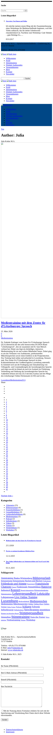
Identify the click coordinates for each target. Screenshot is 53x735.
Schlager (26, 606)
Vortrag (9, 525)
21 (7, 444)
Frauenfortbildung (13, 510)
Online (30, 604)
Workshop (10, 530)
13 (7, 427)
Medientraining (7, 338)
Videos (8, 523)
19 (7, 440)
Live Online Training (25, 597)
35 (7, 476)
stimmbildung (44, 610)
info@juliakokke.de (15, 648)
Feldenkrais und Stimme (13, 583)
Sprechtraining (31, 609)
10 (7, 420)
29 (7, 462)
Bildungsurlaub (12, 507)
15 (7, 431)
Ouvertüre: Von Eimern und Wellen (16, 21)
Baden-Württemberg (23, 578)
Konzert (15, 590)
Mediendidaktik (23, 601)
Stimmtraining (20, 617)
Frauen (14, 587)
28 (7, 460)
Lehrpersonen (7, 597)
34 (7, 474)
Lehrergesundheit (24, 593)
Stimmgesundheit (31, 613)
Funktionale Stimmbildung (29, 587)
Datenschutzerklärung (14, 730)
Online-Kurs (38, 604)
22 (7, 447)
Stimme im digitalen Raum (10, 613)
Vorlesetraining (13, 620)
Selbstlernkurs (11, 521)
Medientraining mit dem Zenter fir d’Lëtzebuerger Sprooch (23, 324)
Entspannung (6, 581)
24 (7, 451)
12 (7, 424)
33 (7, 471)
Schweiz (36, 606)
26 (7, 456)
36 (7, 478)
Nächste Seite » (7, 496)
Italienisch (5, 590)
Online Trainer (11, 607)
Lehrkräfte (43, 593)
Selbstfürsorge (7, 610)
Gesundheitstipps (12, 512)
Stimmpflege (6, 617)
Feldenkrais (47, 581)
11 (7, 422)
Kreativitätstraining (27, 590)
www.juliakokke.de (15, 650)
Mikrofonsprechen (20, 604)
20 (7, 442)
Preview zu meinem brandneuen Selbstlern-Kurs (20, 551)
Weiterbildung (11, 528)
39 (7, 485)
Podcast (9, 519)
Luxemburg (5, 380)
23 (7, 449)
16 (7, 433)
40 (7, 487)
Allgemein (10, 505)
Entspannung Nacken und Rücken (28, 581)
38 (7, 483)
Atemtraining (7, 578)
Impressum (10, 732)
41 (7, 489)
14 (7, 429)
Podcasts (19, 607)
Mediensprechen (38, 601)
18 (7, 438)
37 (7, 480)
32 (7, 469)
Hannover (46, 586)
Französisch (31, 584)
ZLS (24, 380)
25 (7, 453)
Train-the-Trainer (37, 617)
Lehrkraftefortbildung (14, 514)
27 (7, 458)
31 (7, 467)
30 (7, 465)
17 (7, 436)
